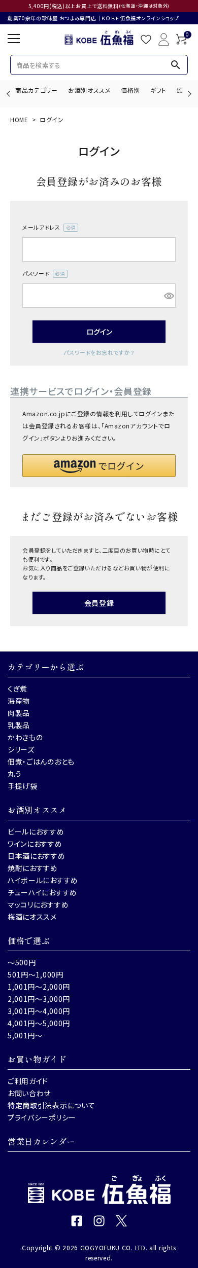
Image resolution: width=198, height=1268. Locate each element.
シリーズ (21, 749)
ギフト (158, 90)
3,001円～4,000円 (39, 1011)
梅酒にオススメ (32, 917)
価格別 (130, 90)
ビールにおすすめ (36, 831)
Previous (9, 93)
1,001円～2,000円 (39, 987)
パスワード (41, 273)
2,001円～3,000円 (39, 999)
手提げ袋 (23, 786)
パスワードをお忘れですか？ (98, 352)
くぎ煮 (17, 688)
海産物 (19, 701)
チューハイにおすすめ (42, 892)
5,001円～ (25, 1035)
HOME (19, 119)
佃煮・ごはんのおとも (41, 761)
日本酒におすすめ (36, 856)
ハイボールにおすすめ (43, 880)
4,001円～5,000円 (39, 1023)
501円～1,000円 (35, 974)
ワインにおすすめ (35, 844)
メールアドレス (47, 227)
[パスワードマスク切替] (168, 295)
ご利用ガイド (28, 1081)
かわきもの (25, 737)
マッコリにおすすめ (38, 904)
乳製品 (19, 725)
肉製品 (19, 713)
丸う (14, 774)
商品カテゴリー (36, 90)
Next (188, 93)
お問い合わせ (29, 1093)
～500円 (22, 962)
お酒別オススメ (89, 90)
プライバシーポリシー (42, 1117)
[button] (99, 465)
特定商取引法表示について (51, 1105)
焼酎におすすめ (33, 868)
